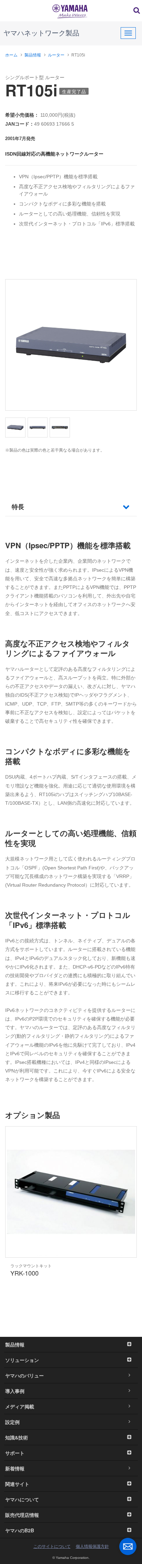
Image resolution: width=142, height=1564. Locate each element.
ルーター (56, 55)
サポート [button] (14, 1452)
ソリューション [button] (22, 1359)
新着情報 (14, 1468)
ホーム (11, 55)
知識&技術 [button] (16, 1437)
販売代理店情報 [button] (22, 1514)
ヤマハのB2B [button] (19, 1530)
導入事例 (14, 1390)
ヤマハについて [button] (22, 1499)
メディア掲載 (19, 1406)
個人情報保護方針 (92, 1546)
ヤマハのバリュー (24, 1375)
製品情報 (32, 55)
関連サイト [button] (17, 1483)
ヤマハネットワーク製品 (41, 33)
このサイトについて (52, 1546)
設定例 (12, 1421)
